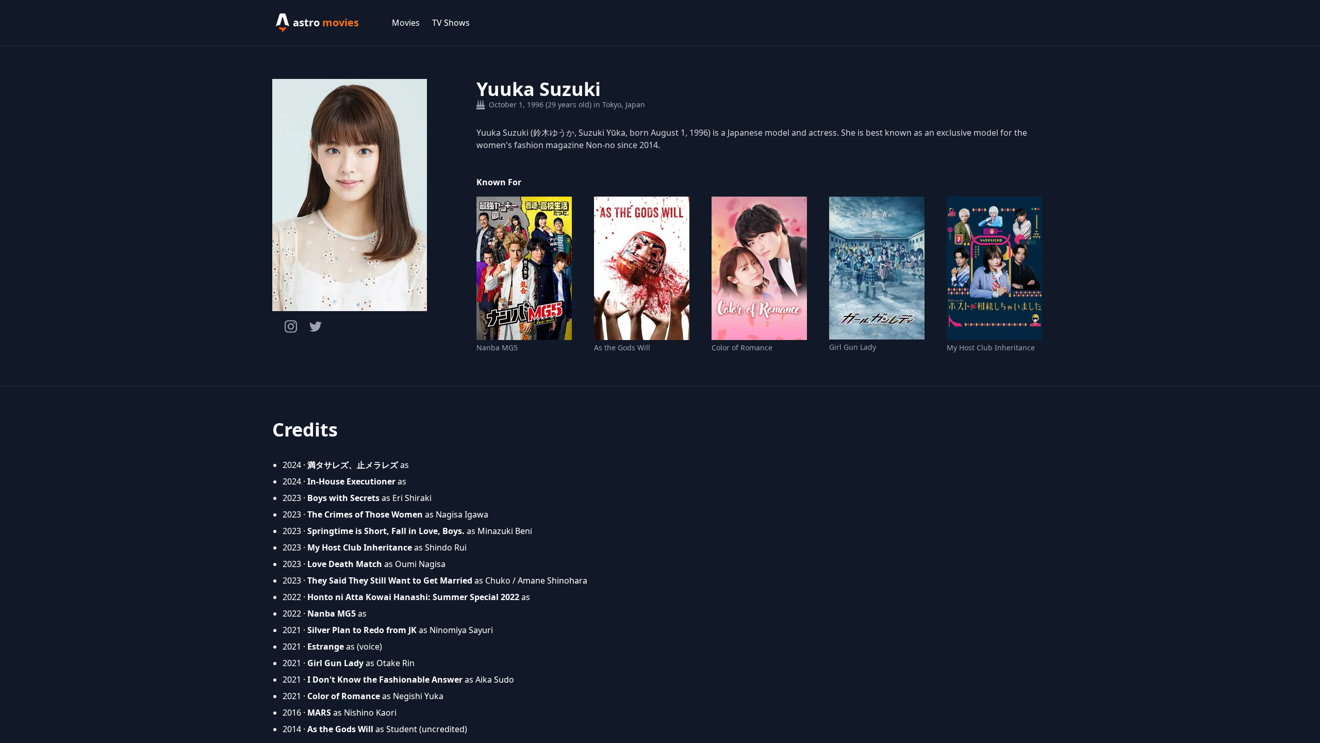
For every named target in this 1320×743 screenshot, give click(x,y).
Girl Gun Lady (852, 347)
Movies (406, 22)
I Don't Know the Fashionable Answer (385, 679)
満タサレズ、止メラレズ (352, 465)
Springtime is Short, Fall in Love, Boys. (386, 531)
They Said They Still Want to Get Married (389, 580)
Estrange (325, 646)
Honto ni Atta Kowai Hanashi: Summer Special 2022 (413, 597)
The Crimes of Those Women (365, 514)
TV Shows (451, 22)
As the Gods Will (622, 347)
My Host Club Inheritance (991, 347)
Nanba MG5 (497, 347)
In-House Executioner (351, 481)
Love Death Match (344, 564)
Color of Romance (742, 347)
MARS (319, 712)
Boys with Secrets (343, 498)
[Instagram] (291, 326)
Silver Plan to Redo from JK (362, 630)
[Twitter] (315, 326)
